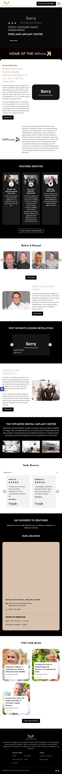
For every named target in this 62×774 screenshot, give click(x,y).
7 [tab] (31, 271)
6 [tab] (28, 271)
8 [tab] (33, 271)
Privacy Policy (44, 759)
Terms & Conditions (46, 756)
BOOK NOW (13, 41)
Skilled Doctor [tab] (8, 472)
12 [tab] (43, 271)
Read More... (13, 499)
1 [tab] (16, 271)
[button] (2, 389)
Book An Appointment (46, 4)
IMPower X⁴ (27, 756)
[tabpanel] (16, 260)
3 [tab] (21, 271)
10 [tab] (38, 271)
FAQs (26, 759)
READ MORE (8, 677)
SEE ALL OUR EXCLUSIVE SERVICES (31, 231)
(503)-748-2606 (15, 609)
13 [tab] (45, 271)
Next (60, 260)
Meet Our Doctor (17, 759)
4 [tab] (24, 271)
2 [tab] (19, 271)
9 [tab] (36, 271)
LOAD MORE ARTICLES (31, 721)
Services (15, 763)
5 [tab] (26, 271)
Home (14, 756)
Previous (2, 260)
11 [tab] (40, 271)
